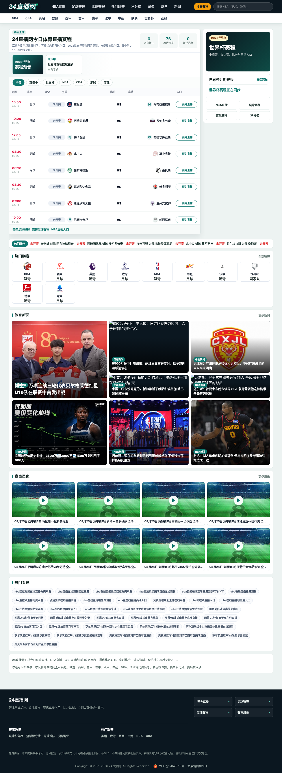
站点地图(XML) (197, 766)
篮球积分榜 (33, 736)
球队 (164, 6)
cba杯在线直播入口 (203, 600)
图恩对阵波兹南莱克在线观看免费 (70, 618)
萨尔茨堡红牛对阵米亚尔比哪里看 (159, 626)
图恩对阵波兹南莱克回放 (29, 618)
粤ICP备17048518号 (171, 766)
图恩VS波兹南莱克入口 (28, 626)
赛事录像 (243, 712)
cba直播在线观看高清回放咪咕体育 (203, 591)
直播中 (33, 82)
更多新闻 (264, 315)
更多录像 (264, 476)
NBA (15, 18)
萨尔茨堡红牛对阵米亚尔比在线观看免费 (109, 626)
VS (119, 104)
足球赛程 (78, 6)
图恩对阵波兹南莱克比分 (223, 609)
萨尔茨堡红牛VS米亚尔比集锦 (32, 635)
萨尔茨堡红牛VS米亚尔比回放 (230, 635)
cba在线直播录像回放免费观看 (114, 591)
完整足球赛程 (21, 229)
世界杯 (149, 18)
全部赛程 (264, 256)
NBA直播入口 (60, 229)
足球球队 (49, 736)
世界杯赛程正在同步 (225, 90)
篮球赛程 (98, 6)
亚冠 (164, 18)
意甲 (81, 18)
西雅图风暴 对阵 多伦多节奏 (100, 243)
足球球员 (64, 736)
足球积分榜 (16, 736)
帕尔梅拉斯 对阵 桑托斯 (236, 243)
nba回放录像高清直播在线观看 (157, 591)
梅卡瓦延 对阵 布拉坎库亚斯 (149, 243)
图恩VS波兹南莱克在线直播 (220, 618)
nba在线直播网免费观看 (29, 609)
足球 (93, 82)
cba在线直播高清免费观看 (187, 609)
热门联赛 (118, 6)
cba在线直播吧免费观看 (97, 600)
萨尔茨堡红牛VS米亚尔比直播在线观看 (80, 635)
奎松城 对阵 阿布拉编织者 (52, 243)
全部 (18, 82)
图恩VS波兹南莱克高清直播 (181, 618)
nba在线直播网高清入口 (64, 609)
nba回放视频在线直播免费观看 (33, 591)
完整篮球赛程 (40, 229)
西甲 (68, 18)
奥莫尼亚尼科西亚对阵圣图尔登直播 (36, 644)
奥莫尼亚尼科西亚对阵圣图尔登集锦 (130, 635)
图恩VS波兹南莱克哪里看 (64, 626)
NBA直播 (58, 6)
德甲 (95, 18)
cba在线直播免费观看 (243, 591)
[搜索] (269, 7)
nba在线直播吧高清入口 (236, 600)
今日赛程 (202, 6)
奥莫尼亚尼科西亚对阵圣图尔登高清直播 (182, 635)
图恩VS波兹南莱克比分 (144, 618)
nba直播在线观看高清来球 (100, 609)
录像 (151, 6)
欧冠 (55, 18)
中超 (121, 18)
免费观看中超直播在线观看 (169, 600)
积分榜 (136, 6)
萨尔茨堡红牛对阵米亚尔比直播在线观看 (210, 626)
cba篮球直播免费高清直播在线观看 (144, 609)
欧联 (134, 18)
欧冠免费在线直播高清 (63, 600)
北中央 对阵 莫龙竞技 (194, 243)
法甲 (108, 18)
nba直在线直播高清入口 (132, 600)
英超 (42, 18)
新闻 (177, 6)
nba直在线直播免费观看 (29, 600)
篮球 (106, 82)
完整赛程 (262, 79)
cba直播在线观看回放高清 (73, 591)
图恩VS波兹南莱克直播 (110, 618)
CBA (28, 18)
